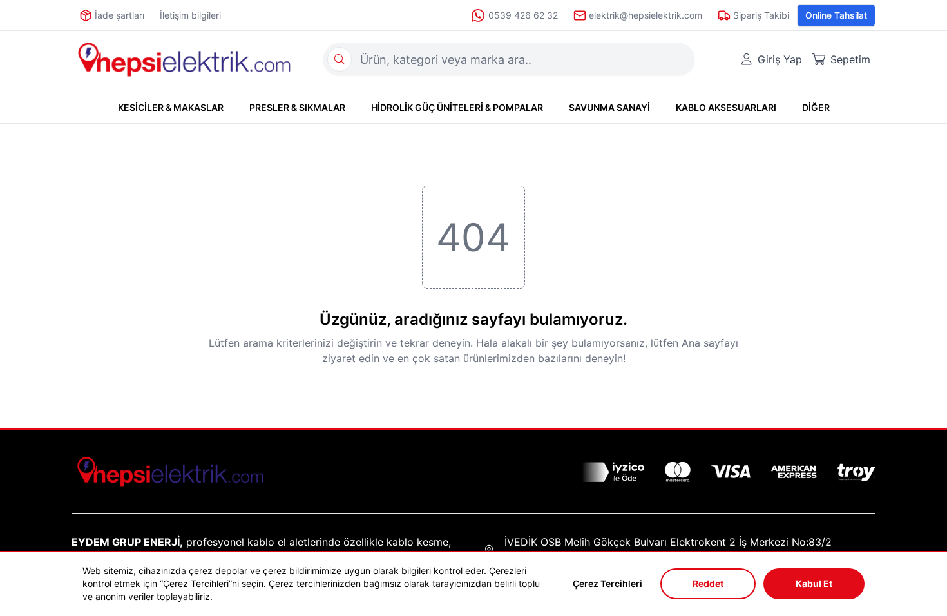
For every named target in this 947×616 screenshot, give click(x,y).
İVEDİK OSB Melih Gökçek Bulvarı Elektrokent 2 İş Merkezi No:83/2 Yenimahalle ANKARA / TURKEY (668, 549)
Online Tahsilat (836, 15)
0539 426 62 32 (523, 15)
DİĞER (816, 107)
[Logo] (184, 59)
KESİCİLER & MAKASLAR (171, 107)
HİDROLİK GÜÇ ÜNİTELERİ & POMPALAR (457, 107)
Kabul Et (814, 583)
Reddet (708, 583)
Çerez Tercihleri (607, 583)
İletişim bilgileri (190, 15)
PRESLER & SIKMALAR (297, 107)
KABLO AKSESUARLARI (726, 107)
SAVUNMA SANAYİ (609, 107)
